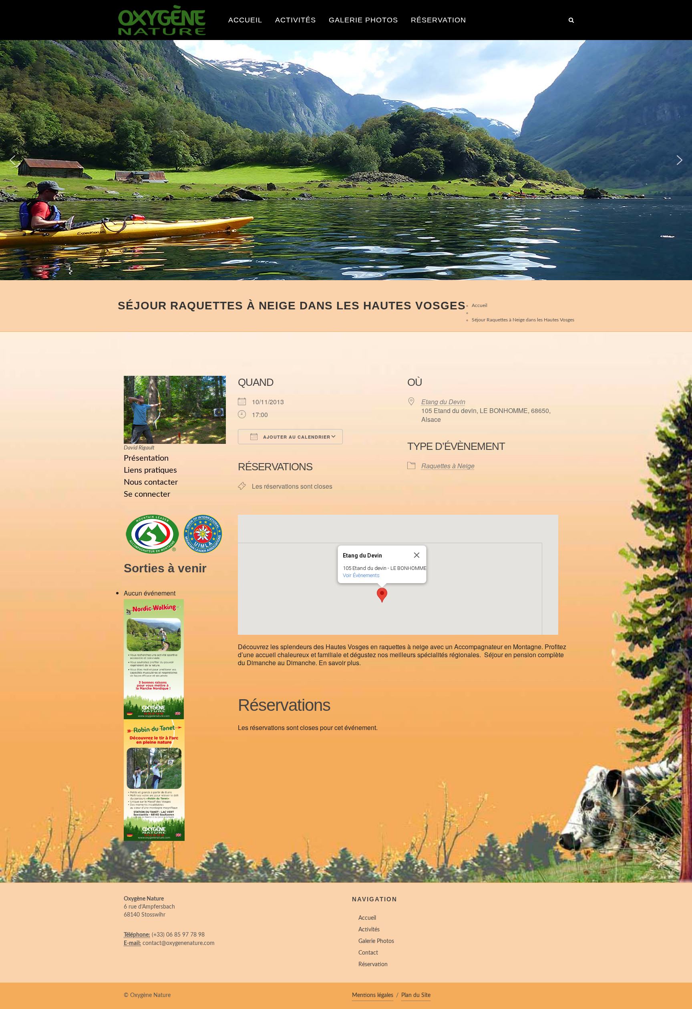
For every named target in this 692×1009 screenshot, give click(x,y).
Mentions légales (372, 995)
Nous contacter (151, 482)
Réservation (438, 20)
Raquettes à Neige (448, 465)
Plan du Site (415, 995)
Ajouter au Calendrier (296, 437)
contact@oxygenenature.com (179, 943)
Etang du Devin (443, 401)
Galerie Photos (363, 20)
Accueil (245, 20)
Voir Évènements (361, 575)
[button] (12, 160)
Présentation (146, 458)
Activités (295, 20)
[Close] (416, 555)
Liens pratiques (150, 470)
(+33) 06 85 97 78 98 (178, 935)
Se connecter (147, 494)
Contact (368, 953)
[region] (346, 160)
